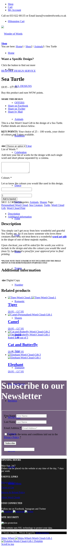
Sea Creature (36, 205)
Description (14, 213)
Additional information (20, 216)
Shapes (43, 202)
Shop (10, 4)
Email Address (12, 428)
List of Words (9, 149)
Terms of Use (7, 487)
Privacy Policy (11, 437)
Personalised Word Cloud (14, 205)
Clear (29, 146)
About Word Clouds (10, 497)
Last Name (9, 421)
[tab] (37, 213)
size (3, 146)
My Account (14, 10)
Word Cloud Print (16, 208)
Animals (34, 202)
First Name (10, 415)
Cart (10, 7)
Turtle (47, 205)
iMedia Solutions (42, 533)
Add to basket (9, 199)
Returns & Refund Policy (13, 492)
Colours (6, 177)
